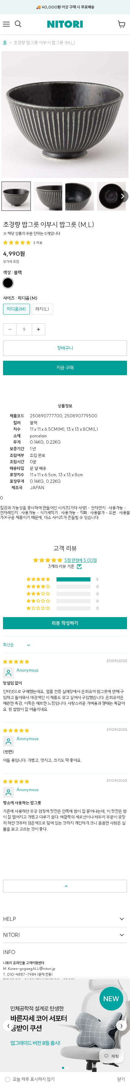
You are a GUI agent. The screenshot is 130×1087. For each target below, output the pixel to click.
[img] (16, 661)
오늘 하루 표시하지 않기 (34, 1079)
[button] (16, 196)
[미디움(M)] (17, 316)
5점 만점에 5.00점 (80, 560)
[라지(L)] (43, 316)
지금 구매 (65, 368)
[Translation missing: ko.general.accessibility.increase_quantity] (38, 329)
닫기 (121, 1079)
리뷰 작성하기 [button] (65, 623)
